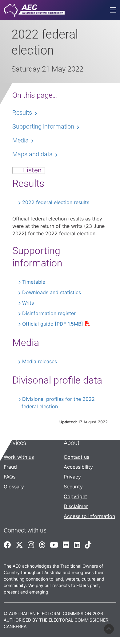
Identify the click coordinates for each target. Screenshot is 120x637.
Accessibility (78, 467)
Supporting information (43, 126)
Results (22, 112)
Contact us (76, 457)
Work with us (19, 457)
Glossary (14, 486)
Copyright (75, 496)
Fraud (10, 467)
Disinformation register (49, 313)
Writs (28, 303)
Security (73, 486)
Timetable (33, 282)
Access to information (89, 516)
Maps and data (32, 154)
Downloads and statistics (51, 292)
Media (20, 140)
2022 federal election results (55, 202)
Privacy (72, 477)
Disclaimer (76, 506)
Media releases (39, 361)
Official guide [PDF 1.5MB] (52, 324)
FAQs (9, 477)
